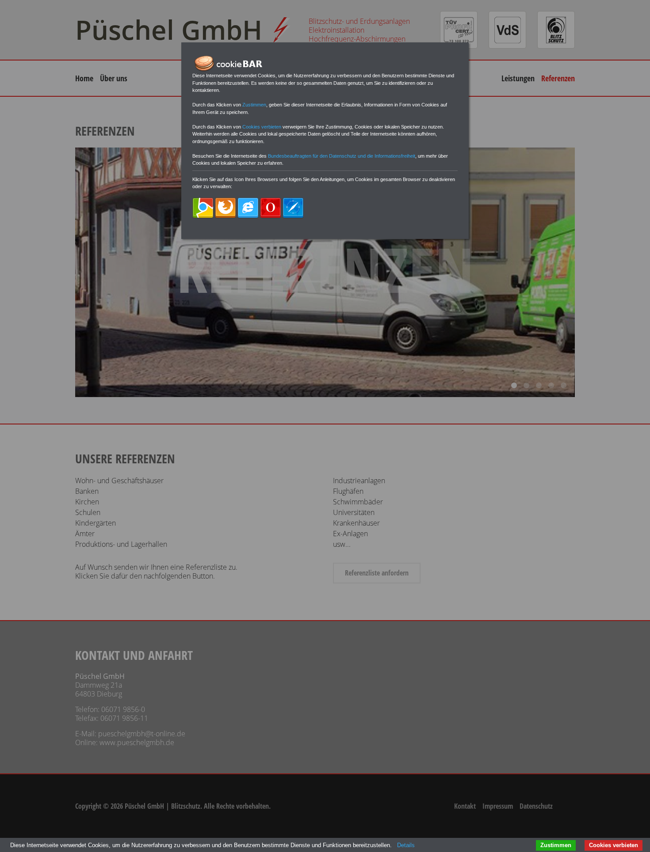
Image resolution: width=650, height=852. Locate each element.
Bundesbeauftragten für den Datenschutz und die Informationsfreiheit (341, 156)
